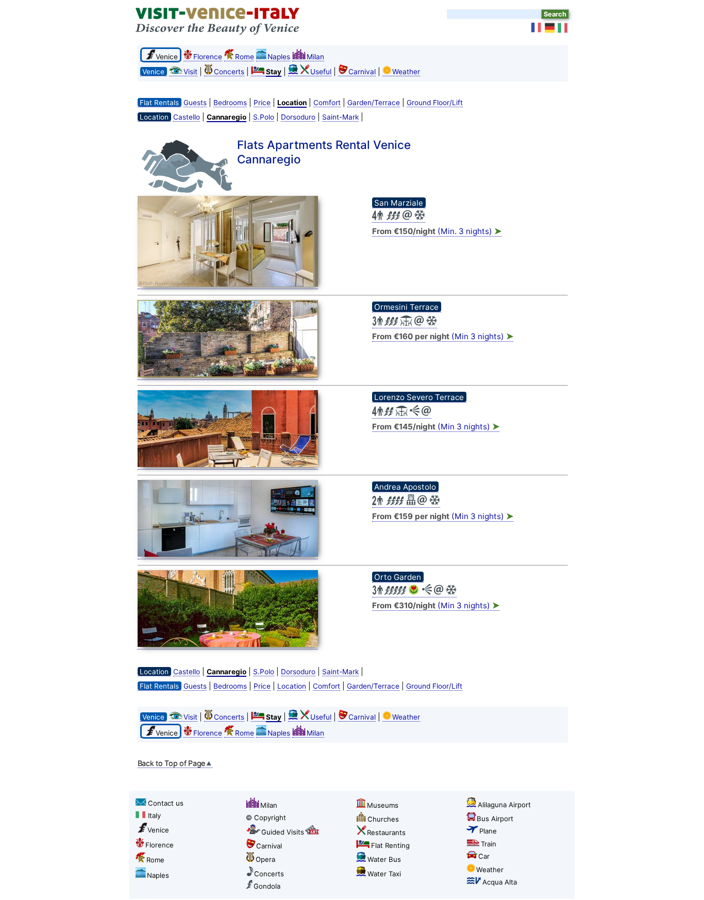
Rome (244, 57)
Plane (488, 831)
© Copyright (266, 817)
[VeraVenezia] (563, 28)
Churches (383, 819)
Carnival (362, 72)
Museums (382, 805)
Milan (315, 57)
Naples (278, 57)
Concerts (229, 72)
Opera (265, 859)
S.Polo (263, 117)
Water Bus (384, 859)
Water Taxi (384, 874)
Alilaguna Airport (504, 805)
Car (484, 856)
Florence (207, 57)
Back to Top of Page (172, 763)
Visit (190, 72)
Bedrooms (230, 102)
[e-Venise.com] (536, 28)
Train (488, 844)
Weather (406, 72)
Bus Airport (495, 818)
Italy (154, 815)
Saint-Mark (340, 117)
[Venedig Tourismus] (550, 28)
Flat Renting (390, 845)
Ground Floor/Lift (435, 102)
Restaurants (386, 832)
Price (262, 102)
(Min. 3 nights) (436, 231)
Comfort (327, 102)
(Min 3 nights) (442, 336)
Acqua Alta (499, 882)
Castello (186, 117)
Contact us (165, 803)
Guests (195, 102)
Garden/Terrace (373, 102)
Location (291, 686)
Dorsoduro (298, 117)
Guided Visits (282, 832)
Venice (158, 830)
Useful (320, 72)
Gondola (267, 886)
